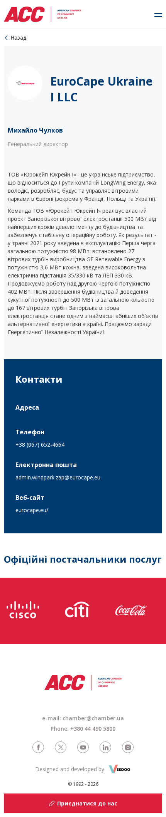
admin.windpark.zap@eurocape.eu (57, 477)
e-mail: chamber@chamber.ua (83, 718)
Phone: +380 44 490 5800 (83, 728)
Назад (18, 37)
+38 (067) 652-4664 (39, 444)
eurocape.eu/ (31, 510)
